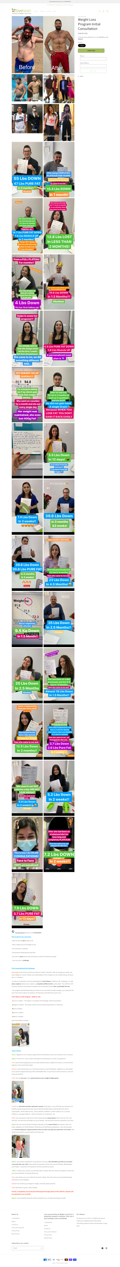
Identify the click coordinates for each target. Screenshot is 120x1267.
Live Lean (57, 1263)
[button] (100, 11)
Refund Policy (16, 1234)
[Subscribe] (41, 1248)
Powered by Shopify (64, 1263)
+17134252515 (15, 1218)
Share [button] (81, 76)
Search (14, 1221)
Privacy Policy (15, 1230)
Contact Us (15, 1224)
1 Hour (82, 45)
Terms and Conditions (18, 1227)
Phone (82, 56)
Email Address (84, 63)
